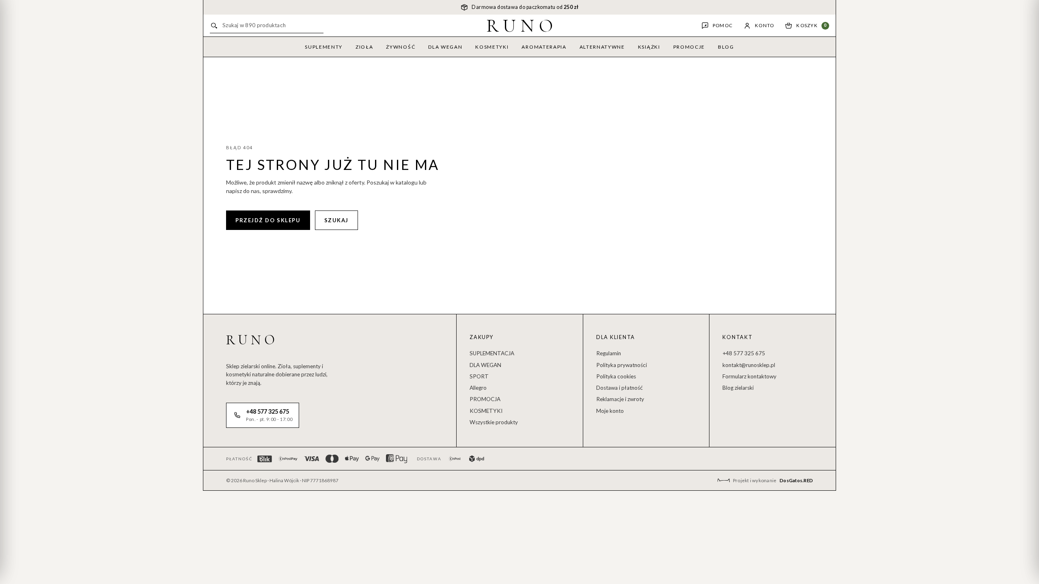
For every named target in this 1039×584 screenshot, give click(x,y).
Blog (726, 47)
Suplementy (324, 47)
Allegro (478, 387)
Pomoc (723, 25)
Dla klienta (615, 337)
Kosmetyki (492, 47)
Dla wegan (445, 47)
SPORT (479, 376)
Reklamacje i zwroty (620, 399)
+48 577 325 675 (743, 353)
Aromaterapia (544, 47)
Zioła (364, 47)
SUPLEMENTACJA (492, 353)
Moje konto (610, 411)
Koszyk (811, 25)
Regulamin (608, 353)
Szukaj (336, 220)
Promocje (689, 47)
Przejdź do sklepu (268, 220)
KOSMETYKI (486, 411)
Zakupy (482, 337)
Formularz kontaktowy (749, 376)
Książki (649, 47)
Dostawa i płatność (619, 387)
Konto (764, 25)
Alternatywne (602, 47)
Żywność (400, 47)
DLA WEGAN (485, 365)
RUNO (522, 25)
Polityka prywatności (621, 365)
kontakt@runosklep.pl (748, 365)
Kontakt (737, 337)
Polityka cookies (616, 376)
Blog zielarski (738, 387)
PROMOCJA (485, 399)
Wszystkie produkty (494, 422)
